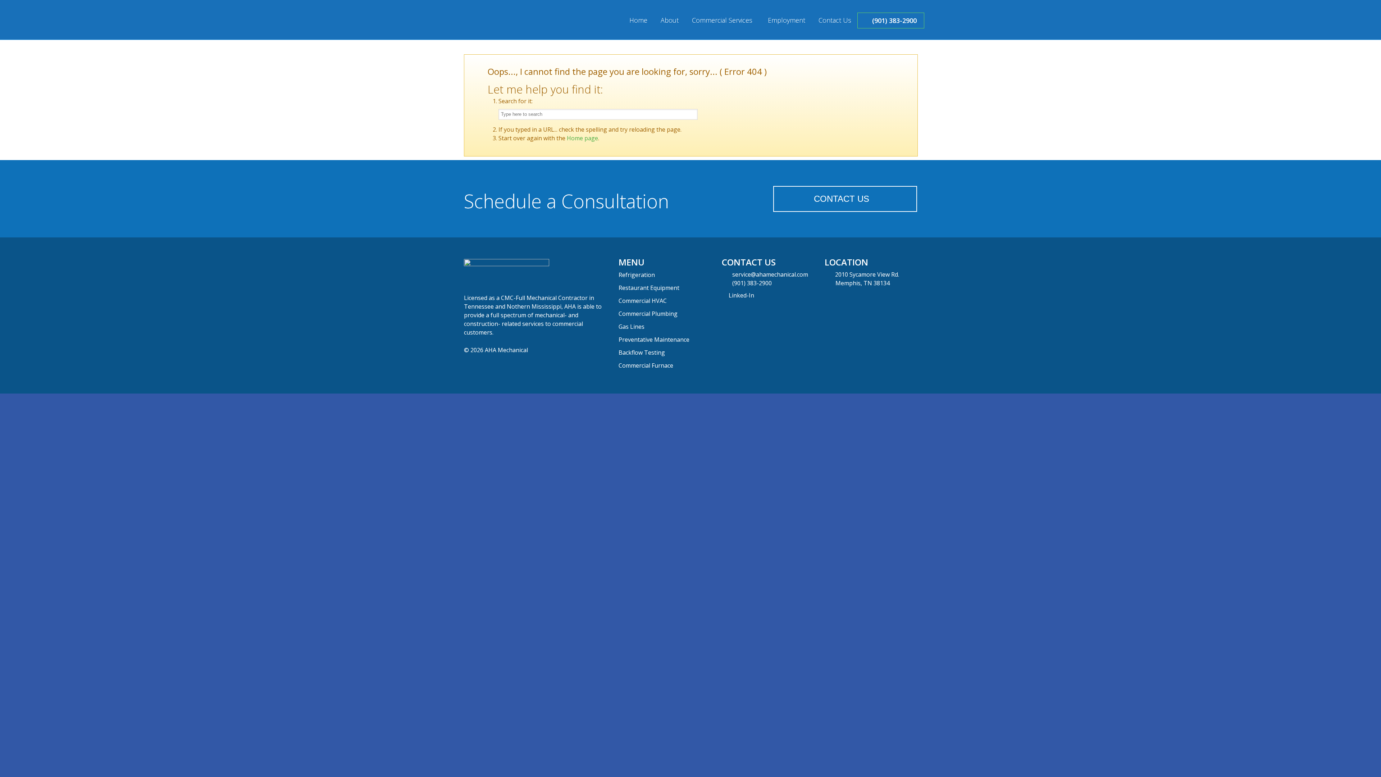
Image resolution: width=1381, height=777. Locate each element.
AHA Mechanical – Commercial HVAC (507, 20)
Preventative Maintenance (654, 339)
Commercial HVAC (643, 301)
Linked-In (740, 295)
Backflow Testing (642, 352)
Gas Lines (631, 327)
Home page (582, 138)
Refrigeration (637, 275)
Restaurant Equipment (649, 288)
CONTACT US (841, 199)
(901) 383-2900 (752, 283)
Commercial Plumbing (648, 314)
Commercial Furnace (646, 365)
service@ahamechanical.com (770, 274)
